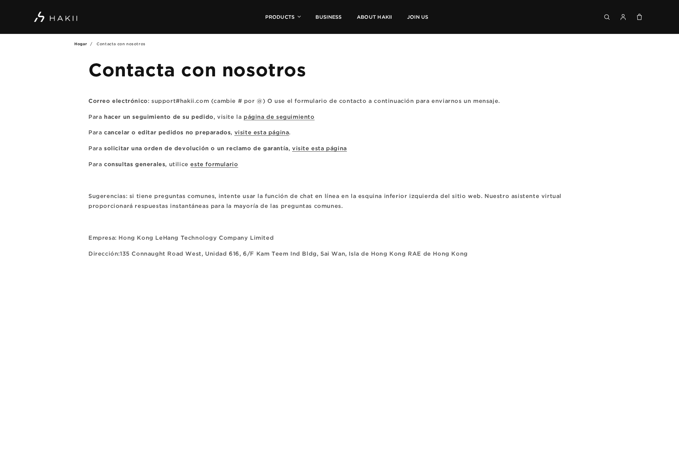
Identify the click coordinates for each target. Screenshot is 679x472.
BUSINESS (328, 16)
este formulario (214, 164)
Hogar (80, 44)
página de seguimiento (279, 116)
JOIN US (418, 16)
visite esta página (261, 132)
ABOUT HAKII (374, 16)
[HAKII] (56, 17)
